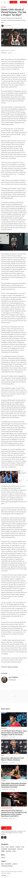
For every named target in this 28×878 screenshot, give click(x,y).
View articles (12, 679)
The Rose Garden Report (11, 871)
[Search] (5, 2)
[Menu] (2, 2)
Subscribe (23, 2)
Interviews (15, 666)
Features (3, 7)
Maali (9, 873)
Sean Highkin (7, 25)
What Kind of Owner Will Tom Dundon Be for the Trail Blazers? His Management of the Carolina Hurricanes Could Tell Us (14, 813)
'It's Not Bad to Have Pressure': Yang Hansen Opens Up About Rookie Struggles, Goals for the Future (13, 732)
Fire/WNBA (8, 863)
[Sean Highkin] (2, 25)
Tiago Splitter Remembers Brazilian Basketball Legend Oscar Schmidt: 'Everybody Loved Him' (13, 785)
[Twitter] (2, 837)
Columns (3, 728)
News (2, 755)
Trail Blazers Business (7, 808)
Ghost (5, 873)
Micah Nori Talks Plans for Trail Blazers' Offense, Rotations (12, 759)
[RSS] (5, 837)
